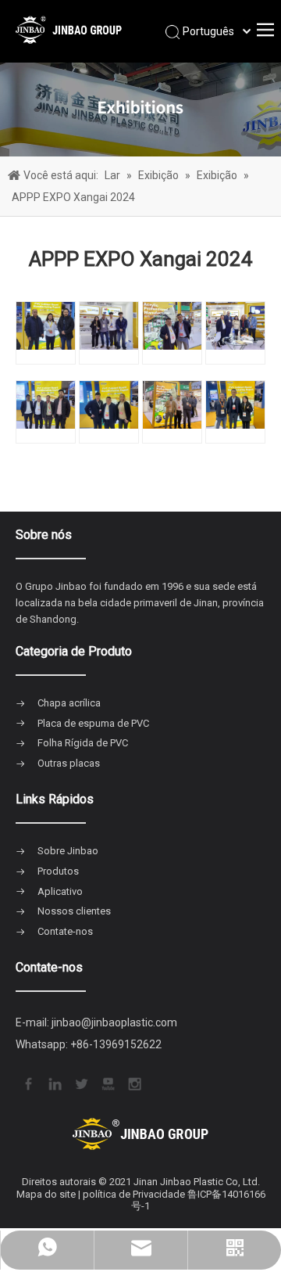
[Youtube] (107, 1082)
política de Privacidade (134, 1194)
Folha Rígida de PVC (82, 743)
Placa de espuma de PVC (93, 723)
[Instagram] (133, 1082)
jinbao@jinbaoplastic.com (114, 1022)
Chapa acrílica (69, 703)
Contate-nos (65, 931)
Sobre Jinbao (67, 851)
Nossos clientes (74, 911)
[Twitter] (80, 1082)
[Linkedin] (53, 1082)
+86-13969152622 (116, 1044)
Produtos (58, 871)
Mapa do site (46, 1194)
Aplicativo (60, 891)
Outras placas (68, 763)
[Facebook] (27, 1082)
